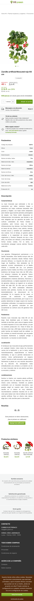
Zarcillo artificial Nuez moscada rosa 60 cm (28, 454)
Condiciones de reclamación (10, 546)
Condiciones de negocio (9, 553)
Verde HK (12, 1)
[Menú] (2, 2)
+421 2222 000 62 (13, 130)
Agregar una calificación (17, 423)
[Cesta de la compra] (31, 2)
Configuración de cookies (17, 599)
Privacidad (4, 549)
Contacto (4, 564)
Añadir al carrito (26, 101)
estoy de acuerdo (17, 594)
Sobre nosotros (6, 568)
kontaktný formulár (11, 132)
